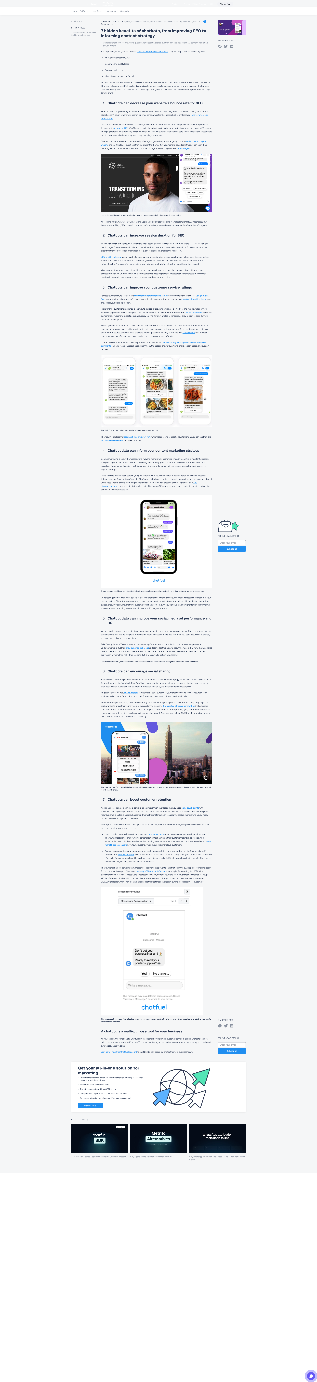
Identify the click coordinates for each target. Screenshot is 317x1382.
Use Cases (97, 11)
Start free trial (90, 1105)
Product (175, 4)
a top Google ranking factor (194, 299)
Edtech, (146, 21)
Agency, (127, 21)
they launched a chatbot (137, 647)
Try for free (225, 4)
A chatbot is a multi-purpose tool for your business (83, 33)
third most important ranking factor (151, 295)
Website (196, 21)
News (74, 11)
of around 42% (121, 128)
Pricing (187, 4)
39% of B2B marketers (111, 257)
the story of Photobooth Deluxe (150, 871)
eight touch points (190, 807)
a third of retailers (126, 854)
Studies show (189, 332)
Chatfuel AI (125, 11)
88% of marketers (194, 312)
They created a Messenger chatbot (178, 706)
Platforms (84, 11)
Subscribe (231, 548)
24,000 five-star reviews (112, 440)
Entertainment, (157, 21)
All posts (78, 21)
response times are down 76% (137, 436)
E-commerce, (137, 21)
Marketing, (178, 21)
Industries (111, 11)
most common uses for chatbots (152, 51)
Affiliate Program (199, 4)
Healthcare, (169, 21)
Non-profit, (188, 21)
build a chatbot (131, 692)
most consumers (156, 834)
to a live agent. (184, 148)
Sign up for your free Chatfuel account (119, 1052)
